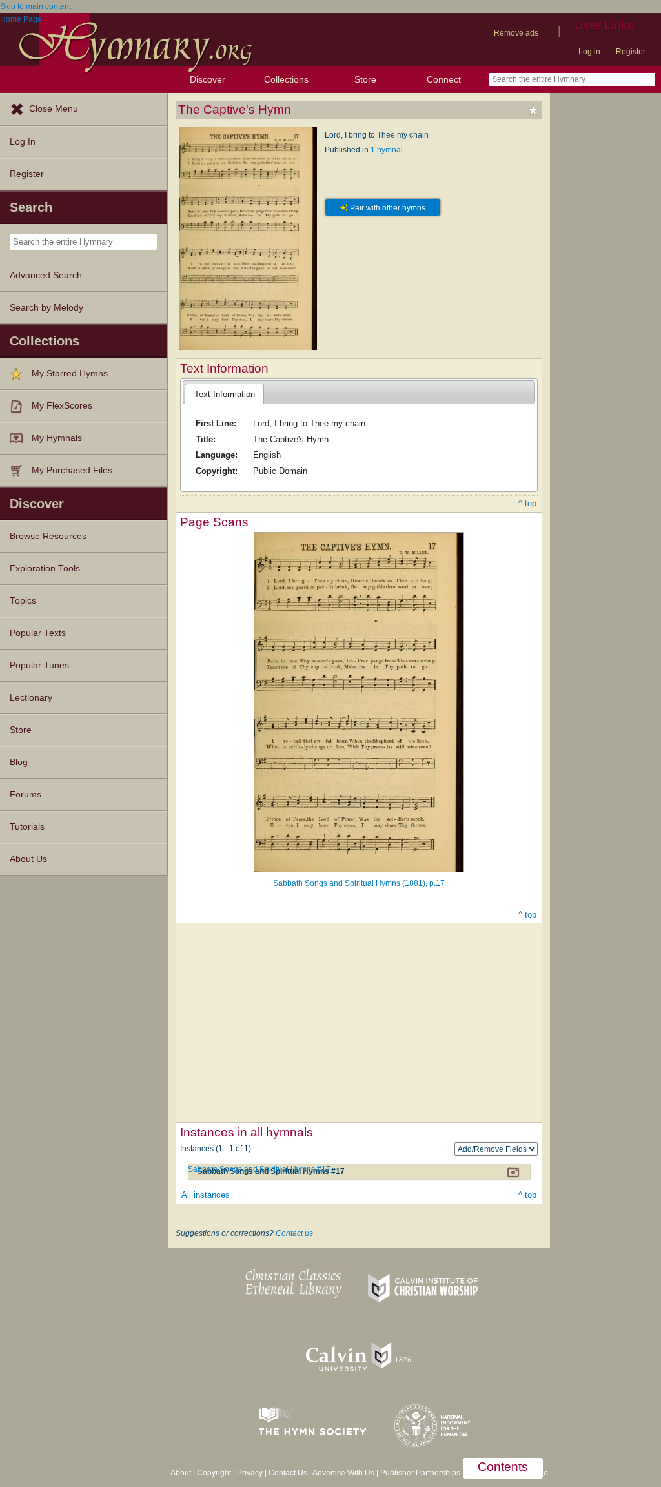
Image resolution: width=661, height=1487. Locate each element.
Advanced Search (46, 275)
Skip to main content (35, 6)
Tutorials (27, 827)
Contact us (294, 1233)
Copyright (214, 1472)
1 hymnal (387, 149)
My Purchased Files (72, 470)
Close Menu (53, 109)
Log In (23, 142)
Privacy (250, 1472)
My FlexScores (62, 406)
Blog (19, 762)
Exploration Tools (45, 568)
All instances (205, 1195)
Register (631, 51)
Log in (589, 51)
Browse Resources (48, 536)
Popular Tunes (39, 665)
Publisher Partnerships (420, 1472)
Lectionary (31, 697)
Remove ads (516, 32)
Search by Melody (46, 308)
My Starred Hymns (70, 373)
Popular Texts (38, 633)
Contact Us (288, 1472)
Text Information (224, 394)
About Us (28, 859)
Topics (23, 601)
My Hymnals (57, 438)
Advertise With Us (343, 1472)
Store (365, 79)
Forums (25, 794)
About (180, 1472)
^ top (527, 503)
